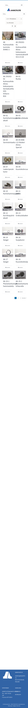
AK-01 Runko (18, 78)
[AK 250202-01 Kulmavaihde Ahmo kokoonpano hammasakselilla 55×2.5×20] (20, 36)
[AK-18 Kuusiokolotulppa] (20, 253)
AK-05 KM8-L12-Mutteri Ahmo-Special (20, 144)
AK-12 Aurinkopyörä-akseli (9, 216)
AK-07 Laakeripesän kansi (8, 169)
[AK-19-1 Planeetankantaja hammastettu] (7, 275)
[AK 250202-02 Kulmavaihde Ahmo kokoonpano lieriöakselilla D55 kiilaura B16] (7, 70)
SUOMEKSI (17, 691)
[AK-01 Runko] (20, 70)
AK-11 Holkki (18, 192)
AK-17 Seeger (6, 260)
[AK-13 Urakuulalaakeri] (20, 206)
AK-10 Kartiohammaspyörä (11, 192)
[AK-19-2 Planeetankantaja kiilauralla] (20, 275)
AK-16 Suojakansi (20, 239)
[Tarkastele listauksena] (15, 26)
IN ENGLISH (18, 694)
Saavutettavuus (21, 704)
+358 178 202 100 (14, 704)
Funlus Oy (18, 705)
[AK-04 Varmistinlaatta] (7, 133)
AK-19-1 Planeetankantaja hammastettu (10, 284)
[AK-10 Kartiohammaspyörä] (7, 185)
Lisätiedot (8, 62)
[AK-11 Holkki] (20, 185)
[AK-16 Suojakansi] (20, 231)
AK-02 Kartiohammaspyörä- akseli (11, 118)
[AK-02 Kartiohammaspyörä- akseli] (7, 109)
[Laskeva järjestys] (21, 18)
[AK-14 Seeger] (7, 231)
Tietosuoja (10, 705)
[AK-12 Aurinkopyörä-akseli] (7, 206)
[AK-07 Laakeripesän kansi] (7, 160)
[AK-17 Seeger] (7, 253)
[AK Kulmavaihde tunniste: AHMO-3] (7, 36)
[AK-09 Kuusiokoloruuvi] (20, 160)
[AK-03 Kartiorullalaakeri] (20, 109)
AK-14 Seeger (6, 239)
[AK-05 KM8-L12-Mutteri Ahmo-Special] (20, 133)
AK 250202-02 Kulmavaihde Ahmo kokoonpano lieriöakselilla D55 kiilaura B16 (8, 86)
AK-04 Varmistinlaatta (9, 141)
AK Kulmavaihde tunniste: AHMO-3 (8, 46)
